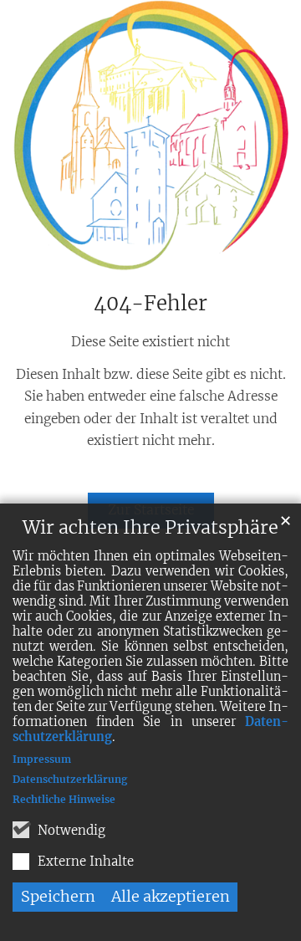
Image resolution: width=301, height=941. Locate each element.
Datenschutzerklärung (70, 779)
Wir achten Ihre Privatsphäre (150, 527)
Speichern (58, 896)
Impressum (42, 759)
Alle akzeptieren (170, 896)
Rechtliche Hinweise (64, 799)
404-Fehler (150, 303)
